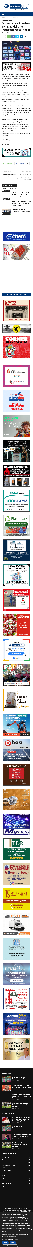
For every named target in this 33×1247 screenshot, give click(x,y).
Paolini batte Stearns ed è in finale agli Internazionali (9, 176)
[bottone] (16, 294)
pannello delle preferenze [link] (9, 1236)
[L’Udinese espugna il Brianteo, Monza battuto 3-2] (6, 212)
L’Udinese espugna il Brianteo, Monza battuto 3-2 (21, 211)
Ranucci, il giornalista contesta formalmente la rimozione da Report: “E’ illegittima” (21, 1119)
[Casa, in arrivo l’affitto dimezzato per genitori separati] (6, 1079)
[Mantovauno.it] (16, 6)
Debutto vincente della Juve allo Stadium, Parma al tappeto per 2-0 (21, 195)
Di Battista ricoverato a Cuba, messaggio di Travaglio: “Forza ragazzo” (21, 1087)
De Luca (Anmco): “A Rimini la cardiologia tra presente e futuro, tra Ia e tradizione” (24, 176)
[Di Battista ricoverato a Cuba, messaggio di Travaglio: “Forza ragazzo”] (6, 1088)
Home (3, 17)
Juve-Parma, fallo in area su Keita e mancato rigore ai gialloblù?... (20, 1104)
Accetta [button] (5, 1242)
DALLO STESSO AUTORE (10, 188)
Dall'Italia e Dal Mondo (12, 17)
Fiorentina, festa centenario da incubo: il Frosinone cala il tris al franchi (21, 203)
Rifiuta (12, 1242)
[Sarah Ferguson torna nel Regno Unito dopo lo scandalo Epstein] (6, 1137)
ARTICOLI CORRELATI (9, 186)
